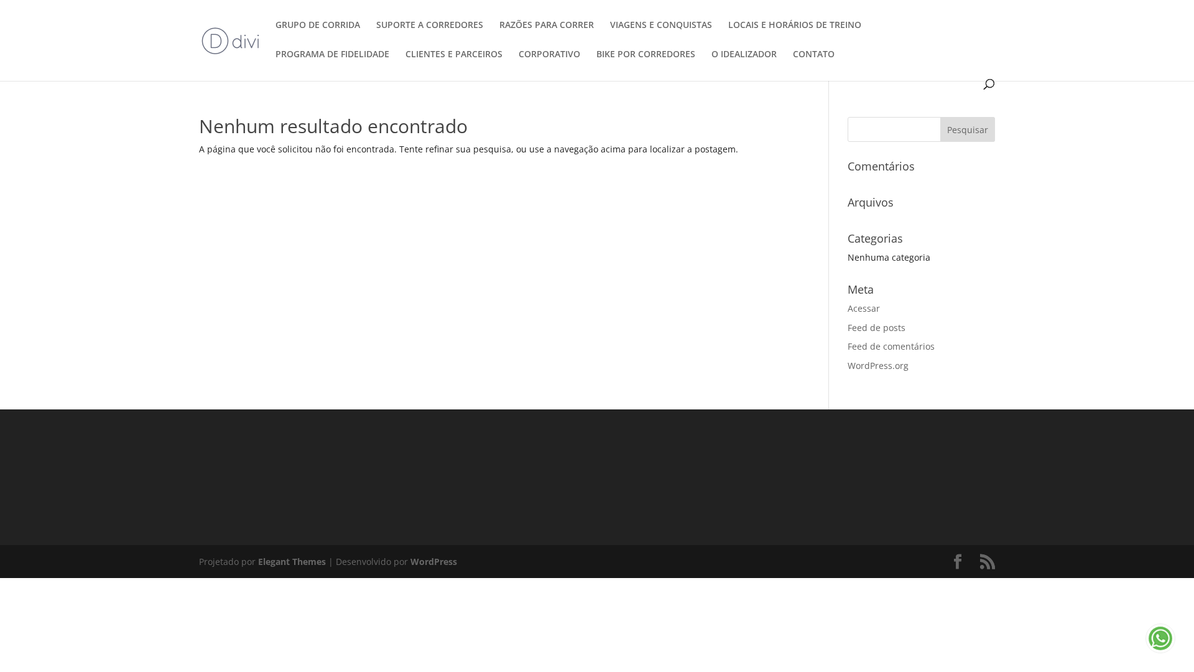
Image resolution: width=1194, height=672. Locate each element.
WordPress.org (878, 365)
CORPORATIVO (549, 55)
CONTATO (814, 55)
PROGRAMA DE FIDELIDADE (332, 55)
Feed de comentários (891, 346)
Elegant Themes (292, 561)
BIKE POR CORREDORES (645, 55)
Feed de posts (876, 328)
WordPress (433, 561)
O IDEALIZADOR (744, 55)
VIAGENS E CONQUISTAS (661, 25)
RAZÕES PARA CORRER (546, 25)
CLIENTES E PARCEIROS (453, 55)
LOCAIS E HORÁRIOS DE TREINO (794, 25)
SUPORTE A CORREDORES (429, 25)
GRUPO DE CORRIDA (317, 25)
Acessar (864, 308)
